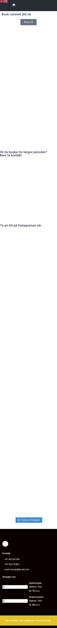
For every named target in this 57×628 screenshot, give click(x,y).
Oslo (40, 586)
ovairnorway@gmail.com (16, 569)
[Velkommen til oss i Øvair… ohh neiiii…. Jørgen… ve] (9, 404)
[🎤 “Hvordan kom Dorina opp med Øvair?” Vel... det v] (28, 408)
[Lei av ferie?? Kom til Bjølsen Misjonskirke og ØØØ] (48, 265)
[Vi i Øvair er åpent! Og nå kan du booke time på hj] (48, 328)
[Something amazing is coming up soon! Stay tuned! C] (48, 406)
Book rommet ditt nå (16, 14)
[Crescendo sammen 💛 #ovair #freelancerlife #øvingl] (9, 459)
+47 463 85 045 (12, 559)
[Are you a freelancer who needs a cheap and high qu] (28, 477)
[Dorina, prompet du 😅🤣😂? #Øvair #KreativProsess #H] (9, 259)
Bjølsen (33, 586)
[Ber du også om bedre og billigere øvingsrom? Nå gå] (9, 337)
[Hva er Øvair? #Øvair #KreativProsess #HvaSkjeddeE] (28, 257)
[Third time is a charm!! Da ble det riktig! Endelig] (28, 328)
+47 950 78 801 (12, 564)
